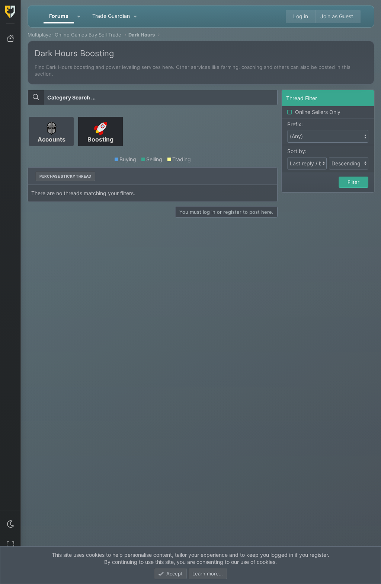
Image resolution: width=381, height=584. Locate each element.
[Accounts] (52, 149)
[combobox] (153, 97)
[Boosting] (100, 149)
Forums (58, 16)
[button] (10, 524)
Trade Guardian (111, 16)
